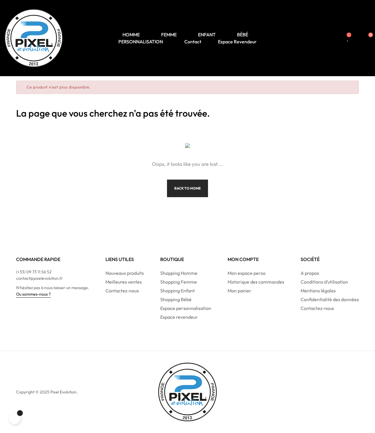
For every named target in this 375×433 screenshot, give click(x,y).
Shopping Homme (178, 273)
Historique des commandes (256, 282)
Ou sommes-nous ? (33, 294)
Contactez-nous (122, 291)
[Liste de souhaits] (348, 38)
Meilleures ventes (123, 282)
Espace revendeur (179, 317)
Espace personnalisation (185, 308)
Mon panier (239, 291)
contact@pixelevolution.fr (39, 278)
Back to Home (187, 188)
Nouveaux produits (124, 273)
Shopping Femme (178, 282)
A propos (310, 273)
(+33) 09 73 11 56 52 (34, 272)
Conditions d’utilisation (324, 282)
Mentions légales (318, 291)
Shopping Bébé (176, 299)
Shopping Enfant (177, 291)
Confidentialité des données (330, 299)
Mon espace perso (246, 273)
